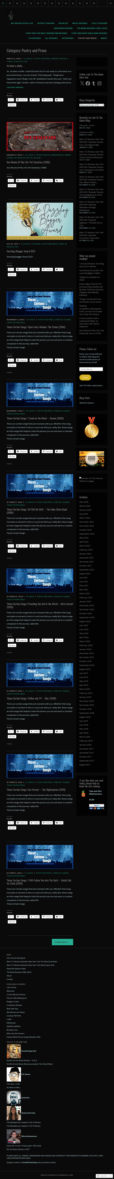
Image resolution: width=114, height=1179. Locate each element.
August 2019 (84, 669)
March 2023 (84, 518)
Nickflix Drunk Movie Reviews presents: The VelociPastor (30, 1064)
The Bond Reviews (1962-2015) (92, 28)
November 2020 (86, 609)
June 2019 (83, 677)
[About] (94, 3)
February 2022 (86, 549)
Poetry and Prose (87, 38)
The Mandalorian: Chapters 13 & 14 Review (24, 1122)
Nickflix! (63, 23)
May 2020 (84, 633)
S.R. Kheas (27, 59)
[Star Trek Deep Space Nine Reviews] (59, 3)
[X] (82, 83)
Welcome (10, 991)
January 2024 (85, 510)
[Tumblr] (93, 83)
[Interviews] (80, 3)
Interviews (68, 38)
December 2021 (86, 557)
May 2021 (83, 585)
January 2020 (85, 649)
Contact (10, 979)
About (104, 38)
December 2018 (86, 701)
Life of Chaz (11, 987)
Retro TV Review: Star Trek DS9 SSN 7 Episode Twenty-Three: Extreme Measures (91, 154)
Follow (85, 377)
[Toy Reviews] (66, 3)
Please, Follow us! (87, 349)
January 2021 (85, 601)
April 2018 (83, 733)
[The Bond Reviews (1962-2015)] (45, 3)
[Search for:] (110, 3)
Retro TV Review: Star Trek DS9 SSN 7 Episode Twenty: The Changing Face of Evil (91, 192)
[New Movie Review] (38, 3)
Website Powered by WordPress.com (57, 1175)
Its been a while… (15, 66)
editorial (37, 244)
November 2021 (86, 561)
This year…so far (86, 125)
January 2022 (85, 553)
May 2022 (83, 538)
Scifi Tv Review (99, 23)
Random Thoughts (59, 59)
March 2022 (84, 545)
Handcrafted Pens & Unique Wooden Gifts (23, 1037)
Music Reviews (80, 23)
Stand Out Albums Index (16, 968)
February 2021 (85, 597)
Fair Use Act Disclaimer (16, 958)
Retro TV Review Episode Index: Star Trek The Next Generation (32, 961)
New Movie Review (63, 28)
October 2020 (85, 613)
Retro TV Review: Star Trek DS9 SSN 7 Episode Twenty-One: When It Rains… (91, 180)
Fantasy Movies (43, 155)
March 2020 (84, 641)
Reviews (37, 158)
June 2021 (83, 581)
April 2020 (84, 637)
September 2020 (87, 617)
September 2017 (86, 760)
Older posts (61, 942)
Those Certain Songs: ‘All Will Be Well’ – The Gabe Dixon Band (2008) (37, 510)
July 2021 (83, 577)
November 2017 (86, 752)
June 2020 (84, 629)
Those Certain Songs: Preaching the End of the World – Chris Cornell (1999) (40, 605)
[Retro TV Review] (10, 3)
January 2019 (85, 697)
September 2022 (86, 534)
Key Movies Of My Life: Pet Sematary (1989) (28, 162)
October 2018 (85, 709)
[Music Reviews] (24, 3)
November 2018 (86, 705)
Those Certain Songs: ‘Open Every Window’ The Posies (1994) (36, 327)
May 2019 (83, 681)
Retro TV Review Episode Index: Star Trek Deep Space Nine (30, 965)
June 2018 (83, 725)
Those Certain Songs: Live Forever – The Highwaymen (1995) (36, 789)
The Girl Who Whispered (16, 998)
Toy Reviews (34, 38)
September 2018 (86, 713)
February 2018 (86, 741)
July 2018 (83, 721)
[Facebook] (88, 83)
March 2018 (84, 737)
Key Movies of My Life (22, 23)
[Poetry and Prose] (86, 3)
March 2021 (84, 593)
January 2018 (85, 744)
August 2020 (85, 621)
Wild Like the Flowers (15, 1033)
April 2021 (83, 589)
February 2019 (85, 693)
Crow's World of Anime (16, 994)
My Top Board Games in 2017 (18, 1149)
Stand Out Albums (63, 320)
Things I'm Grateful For (17, 61)
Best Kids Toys (12, 1009)
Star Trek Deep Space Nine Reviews (89, 33)
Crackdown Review (14, 1005)
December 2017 (86, 748)
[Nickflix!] (17, 3)
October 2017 (85, 756)
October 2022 (85, 530)
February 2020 (86, 645)
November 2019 (86, 657)
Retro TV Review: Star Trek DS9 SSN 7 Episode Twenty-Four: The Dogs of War (91, 142)
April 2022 (83, 541)
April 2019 (83, 685)
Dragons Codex (13, 1001)
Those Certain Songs (16, 322)
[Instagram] (99, 83)
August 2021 (84, 573)
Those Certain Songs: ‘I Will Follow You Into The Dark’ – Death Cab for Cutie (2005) (39, 881)
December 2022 (86, 522)
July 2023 (83, 514)
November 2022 (86, 526)
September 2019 (86, 665)
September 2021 (86, 569)
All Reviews (51, 38)
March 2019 (84, 689)
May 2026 (83, 502)
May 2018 (83, 729)
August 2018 (85, 717)
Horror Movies (57, 155)
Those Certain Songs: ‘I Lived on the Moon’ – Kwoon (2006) (35, 418)
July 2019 (83, 673)
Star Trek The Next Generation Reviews (46, 33)
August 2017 (84, 764)
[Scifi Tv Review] (31, 3)
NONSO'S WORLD (13, 1026)
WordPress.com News (16, 1012)
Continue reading (15, 87)
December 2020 (86, 605)
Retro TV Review (46, 23)
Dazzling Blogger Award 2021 (21, 251)
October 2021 (85, 565)
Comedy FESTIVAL (14, 1016)
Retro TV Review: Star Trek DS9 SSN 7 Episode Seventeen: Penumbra (91, 235)
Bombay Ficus (12, 1030)
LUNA (9, 1019)
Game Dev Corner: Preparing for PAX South (24, 1146)
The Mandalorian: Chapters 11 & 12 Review (23, 1126)
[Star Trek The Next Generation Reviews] (52, 3)
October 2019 (85, 661)
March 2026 (84, 506)
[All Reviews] (73, 3)
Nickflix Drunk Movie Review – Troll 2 (22, 1060)
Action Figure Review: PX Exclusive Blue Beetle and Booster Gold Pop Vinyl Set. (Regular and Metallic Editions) (91, 289)
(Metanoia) (11, 1023)
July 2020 (83, 625)
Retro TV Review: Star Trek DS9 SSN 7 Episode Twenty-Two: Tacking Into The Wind (91, 167)
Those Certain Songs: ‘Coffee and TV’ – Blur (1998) (31, 698)
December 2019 (86, 653)
